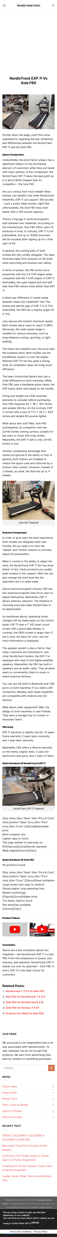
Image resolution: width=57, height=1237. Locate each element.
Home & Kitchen (12, 1117)
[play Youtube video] (14, 929)
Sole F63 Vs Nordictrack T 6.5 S (25, 996)
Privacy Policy (40, 1231)
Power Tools (9, 1098)
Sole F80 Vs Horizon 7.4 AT (22, 1007)
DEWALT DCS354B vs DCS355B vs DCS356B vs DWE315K (23, 1137)
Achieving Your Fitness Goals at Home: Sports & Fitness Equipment (25, 1157)
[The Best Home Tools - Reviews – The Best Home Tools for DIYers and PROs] (28, 6)
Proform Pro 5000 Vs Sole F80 (25, 1013)
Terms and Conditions (21, 1231)
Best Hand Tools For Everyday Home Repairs (24, 1147)
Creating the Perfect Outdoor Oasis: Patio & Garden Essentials (27, 1168)
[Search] (53, 6)
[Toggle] (53, 1087)
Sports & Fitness (12, 1111)
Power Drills (9, 1092)
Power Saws (9, 1086)
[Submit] (51, 1068)
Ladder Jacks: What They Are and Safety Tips (26, 1178)
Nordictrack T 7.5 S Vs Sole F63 (25, 991)
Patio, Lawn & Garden (15, 1104)
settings (35, 1222)
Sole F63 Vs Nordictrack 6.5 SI (24, 1002)
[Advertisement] (28, 41)
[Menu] (4, 5)
